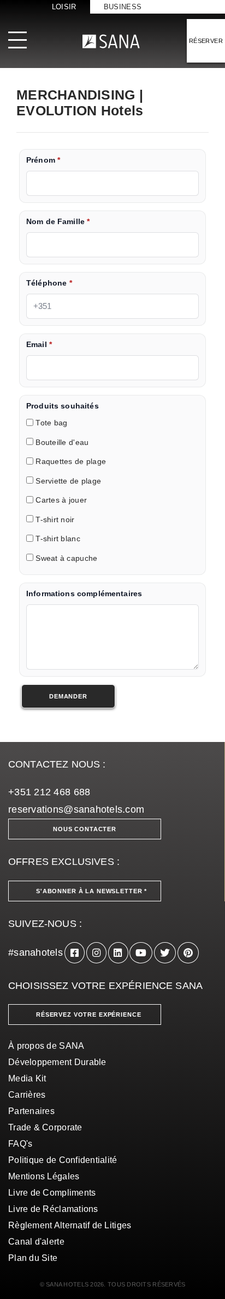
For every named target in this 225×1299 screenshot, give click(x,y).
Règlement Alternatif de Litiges (69, 1225)
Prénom (43, 160)
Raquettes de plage (70, 462)
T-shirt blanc (57, 539)
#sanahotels (35, 952)
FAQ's (20, 1143)
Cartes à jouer (61, 501)
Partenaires (31, 1111)
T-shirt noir (54, 520)
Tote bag (51, 423)
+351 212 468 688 (49, 792)
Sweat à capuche (66, 558)
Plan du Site (32, 1258)
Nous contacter (84, 829)
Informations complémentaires (84, 594)
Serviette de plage (68, 481)
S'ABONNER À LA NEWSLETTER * (91, 891)
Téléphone (49, 283)
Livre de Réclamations (53, 1209)
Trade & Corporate (45, 1127)
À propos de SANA (46, 1045)
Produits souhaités (62, 406)
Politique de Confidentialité (62, 1160)
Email (39, 345)
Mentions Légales (43, 1176)
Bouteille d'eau (61, 442)
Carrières (26, 1094)
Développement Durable (57, 1062)
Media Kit (27, 1078)
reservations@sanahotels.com (76, 809)
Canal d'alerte (36, 1241)
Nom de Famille (58, 222)
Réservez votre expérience (88, 1014)
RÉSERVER (206, 41)
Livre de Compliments (52, 1192)
